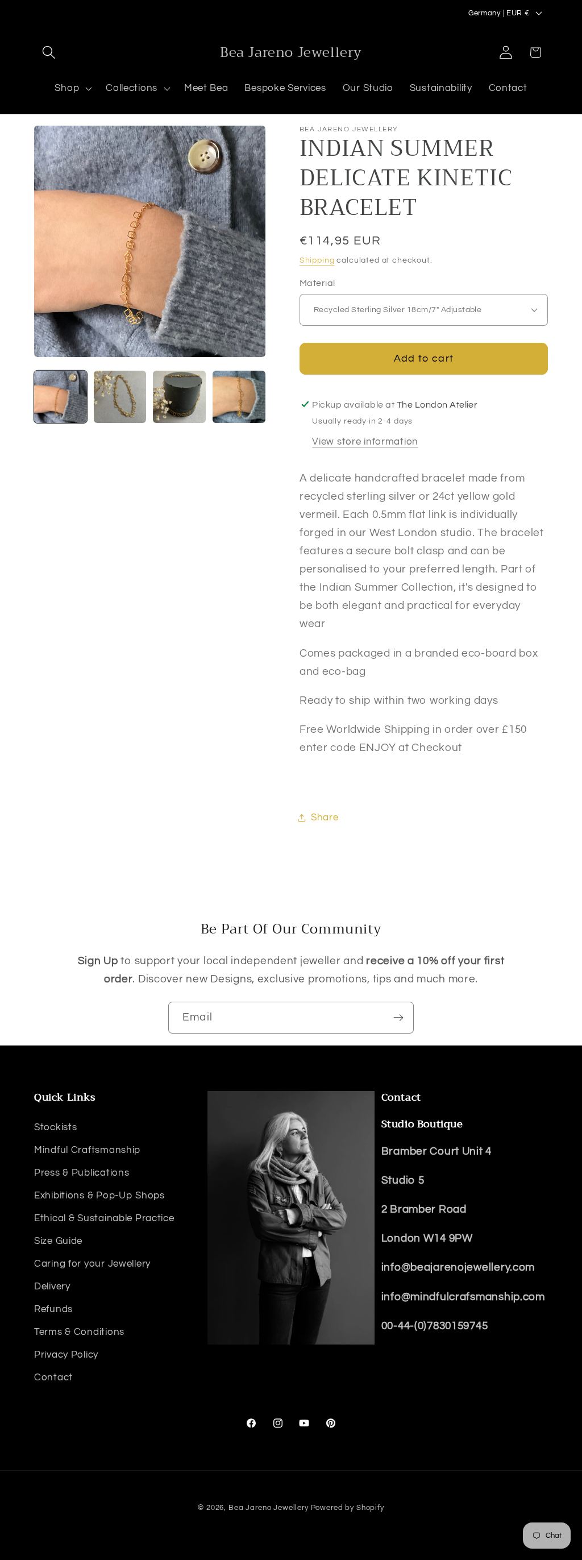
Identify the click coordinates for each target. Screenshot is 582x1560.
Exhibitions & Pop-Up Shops (99, 1195)
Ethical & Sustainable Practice (104, 1218)
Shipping (317, 260)
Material (317, 283)
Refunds (53, 1309)
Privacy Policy (66, 1355)
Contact (53, 1377)
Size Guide (58, 1241)
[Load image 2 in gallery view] (120, 397)
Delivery (52, 1286)
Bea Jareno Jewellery (268, 1508)
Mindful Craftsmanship (87, 1150)
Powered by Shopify (347, 1508)
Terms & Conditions (79, 1332)
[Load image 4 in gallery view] (239, 397)
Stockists (55, 1127)
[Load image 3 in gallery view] (179, 397)
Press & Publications (81, 1173)
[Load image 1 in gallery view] (60, 397)
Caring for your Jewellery (92, 1264)
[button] (49, 53)
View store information (365, 442)
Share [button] (325, 817)
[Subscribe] (398, 1018)
